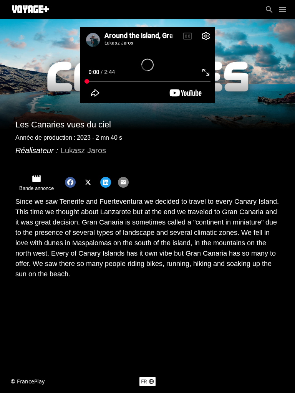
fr (144, 381)
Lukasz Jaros (83, 150)
